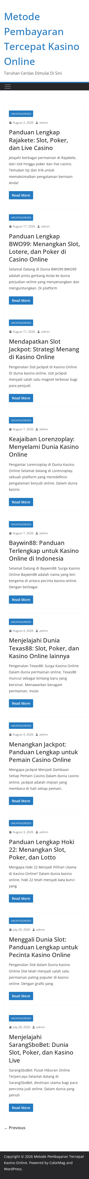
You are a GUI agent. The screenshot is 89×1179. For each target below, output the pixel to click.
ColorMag (57, 1162)
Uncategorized (21, 113)
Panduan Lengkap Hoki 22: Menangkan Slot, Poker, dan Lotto (41, 849)
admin (43, 122)
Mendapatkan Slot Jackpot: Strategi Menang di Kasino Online (44, 349)
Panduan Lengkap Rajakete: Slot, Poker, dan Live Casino (38, 140)
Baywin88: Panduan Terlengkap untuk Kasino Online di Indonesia (44, 550)
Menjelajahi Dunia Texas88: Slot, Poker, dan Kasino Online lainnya (44, 648)
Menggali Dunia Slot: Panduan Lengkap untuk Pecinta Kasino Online (43, 947)
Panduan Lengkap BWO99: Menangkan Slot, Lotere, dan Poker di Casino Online (44, 248)
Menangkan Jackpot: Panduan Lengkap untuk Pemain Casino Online (43, 752)
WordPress (13, 1169)
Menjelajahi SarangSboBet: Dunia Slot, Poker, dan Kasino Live (41, 1048)
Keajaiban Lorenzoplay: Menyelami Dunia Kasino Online (44, 446)
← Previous (14, 1127)
